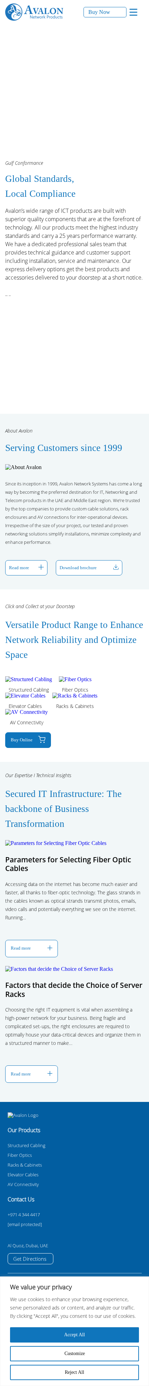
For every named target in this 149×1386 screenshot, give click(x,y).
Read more (19, 567)
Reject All (74, 1372)
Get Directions (29, 1258)
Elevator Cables (23, 1174)
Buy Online (22, 740)
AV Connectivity (23, 1184)
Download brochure (78, 567)
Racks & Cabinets (25, 1165)
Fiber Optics (20, 1155)
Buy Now (99, 12)
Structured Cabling (26, 1145)
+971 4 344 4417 (24, 1214)
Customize (74, 1353)
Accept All (74, 1334)
